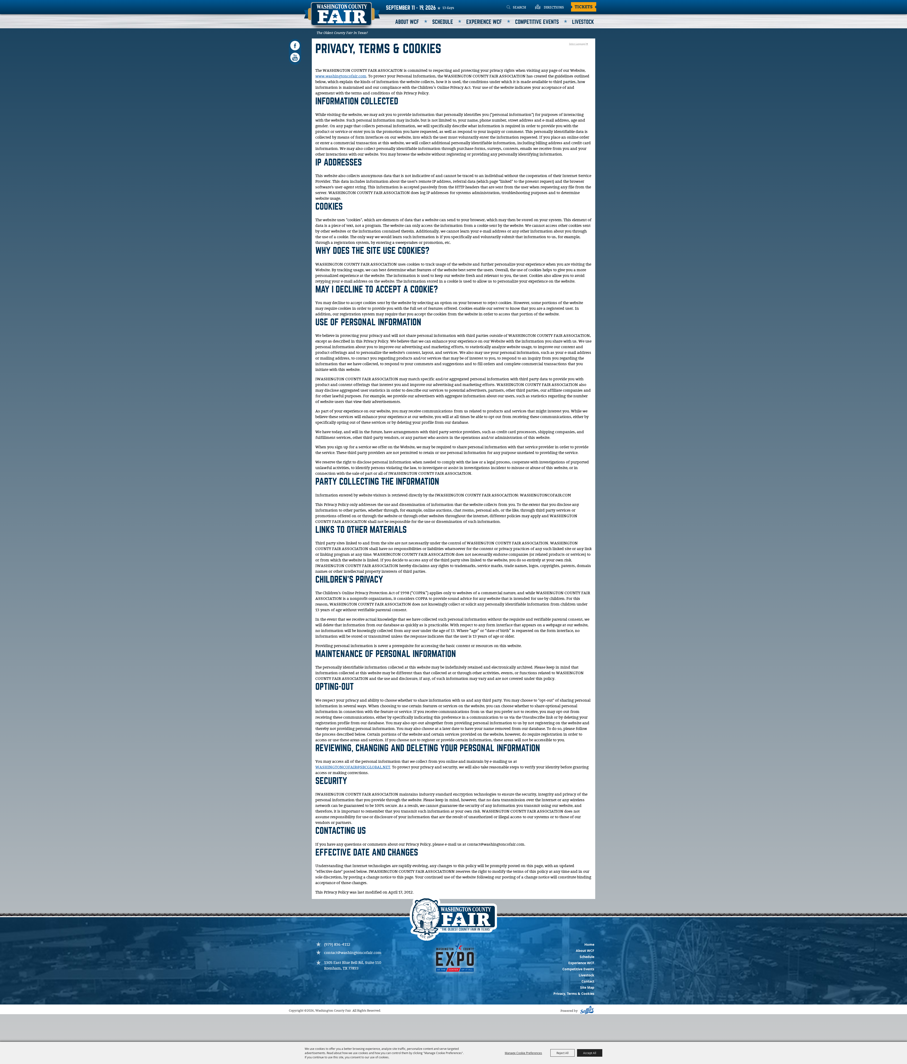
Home (589, 944)
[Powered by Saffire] (586, 1011)
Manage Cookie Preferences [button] (523, 1053)
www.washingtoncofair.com (340, 76)
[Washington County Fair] (342, 17)
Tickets (584, 6)
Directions (554, 7)
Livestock (583, 22)
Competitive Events (537, 22)
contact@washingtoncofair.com (352, 953)
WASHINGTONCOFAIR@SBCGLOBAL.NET (352, 767)
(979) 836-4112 (337, 945)
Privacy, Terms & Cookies (573, 993)
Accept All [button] (589, 1053)
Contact (588, 981)
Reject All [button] (562, 1053)
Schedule (442, 22)
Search (508, 7)
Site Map (587, 987)
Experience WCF (484, 22)
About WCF (407, 22)
